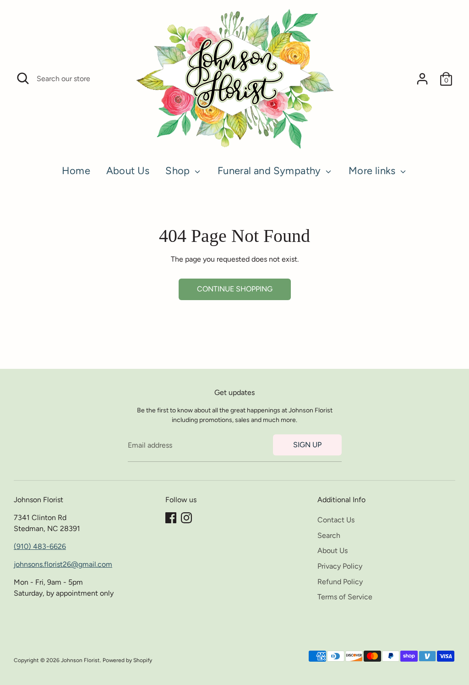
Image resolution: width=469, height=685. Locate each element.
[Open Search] (23, 78)
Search (328, 535)
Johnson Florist (80, 660)
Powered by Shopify (127, 660)
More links (373, 170)
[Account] (422, 79)
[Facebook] (170, 517)
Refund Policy (340, 581)
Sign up (307, 444)
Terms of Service (344, 596)
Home (76, 170)
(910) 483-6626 (40, 546)
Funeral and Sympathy (270, 170)
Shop (178, 170)
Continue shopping (235, 289)
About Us (128, 170)
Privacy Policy (339, 566)
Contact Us (335, 519)
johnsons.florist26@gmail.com (63, 564)
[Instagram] (186, 517)
